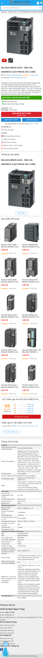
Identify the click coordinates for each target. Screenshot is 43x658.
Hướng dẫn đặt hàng (7, 630)
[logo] (20, 3)
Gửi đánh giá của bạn (21, 416)
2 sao (32, 426)
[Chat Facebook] (6, 644)
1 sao (36, 426)
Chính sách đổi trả (6, 628)
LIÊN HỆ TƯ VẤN (11, 120)
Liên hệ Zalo (32, 120)
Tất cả (14, 426)
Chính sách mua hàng (7, 625)
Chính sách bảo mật (6, 641)
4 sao (23, 426)
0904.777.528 (33, 124)
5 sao (19, 426)
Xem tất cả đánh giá (11, 432)
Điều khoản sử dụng (6, 638)
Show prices (22, 499)
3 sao (27, 426)
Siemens (13, 77)
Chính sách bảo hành (7, 633)
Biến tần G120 (22, 77)
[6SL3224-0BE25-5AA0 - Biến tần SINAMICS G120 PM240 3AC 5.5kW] (11, 60)
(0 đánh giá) (34, 75)
